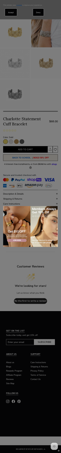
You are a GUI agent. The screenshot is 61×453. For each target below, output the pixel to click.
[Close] (55, 209)
